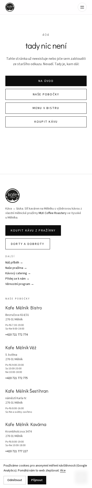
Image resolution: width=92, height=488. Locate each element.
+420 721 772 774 (16, 334)
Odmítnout (14, 480)
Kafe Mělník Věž (20, 347)
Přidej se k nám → (17, 278)
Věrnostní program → (19, 284)
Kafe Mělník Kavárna (25, 424)
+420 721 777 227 (16, 451)
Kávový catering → (18, 273)
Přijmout (37, 480)
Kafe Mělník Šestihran (26, 391)
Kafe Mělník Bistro (23, 307)
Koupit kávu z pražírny (33, 230)
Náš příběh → (14, 262)
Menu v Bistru (46, 108)
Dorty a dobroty (27, 244)
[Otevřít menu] (82, 7)
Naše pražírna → (16, 268)
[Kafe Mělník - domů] (9, 7)
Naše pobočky (46, 94)
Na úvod (46, 81)
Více (63, 470)
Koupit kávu (46, 122)
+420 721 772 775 (16, 378)
